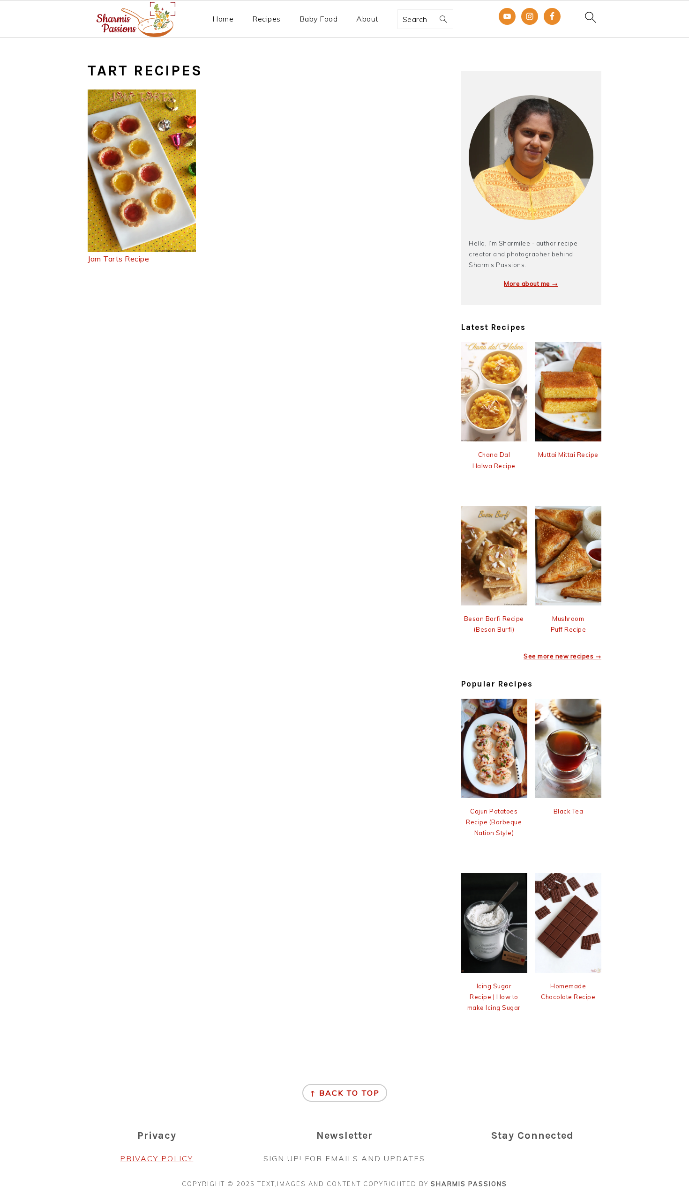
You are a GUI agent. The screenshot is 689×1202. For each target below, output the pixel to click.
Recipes (266, 19)
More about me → (531, 283)
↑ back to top (345, 1092)
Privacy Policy (156, 1158)
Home (222, 19)
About (367, 19)
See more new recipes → (562, 656)
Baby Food (319, 19)
